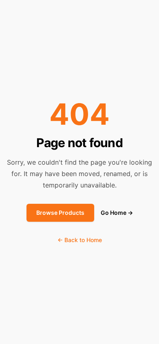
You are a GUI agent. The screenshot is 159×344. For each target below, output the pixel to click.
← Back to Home (79, 239)
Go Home (117, 212)
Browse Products (60, 212)
